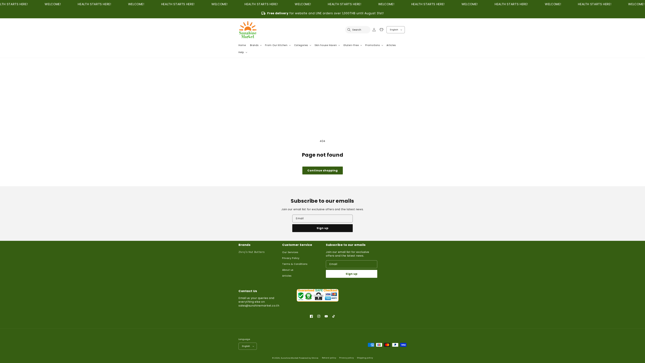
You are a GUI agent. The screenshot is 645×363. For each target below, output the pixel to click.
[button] (351, 29)
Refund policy (329, 357)
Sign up (322, 228)
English (394, 29)
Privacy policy (346, 357)
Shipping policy (365, 357)
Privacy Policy (290, 258)
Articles (287, 275)
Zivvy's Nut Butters (252, 252)
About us (287, 270)
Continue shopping (322, 170)
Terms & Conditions (295, 264)
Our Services (290, 252)
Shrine (315, 358)
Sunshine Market (289, 358)
